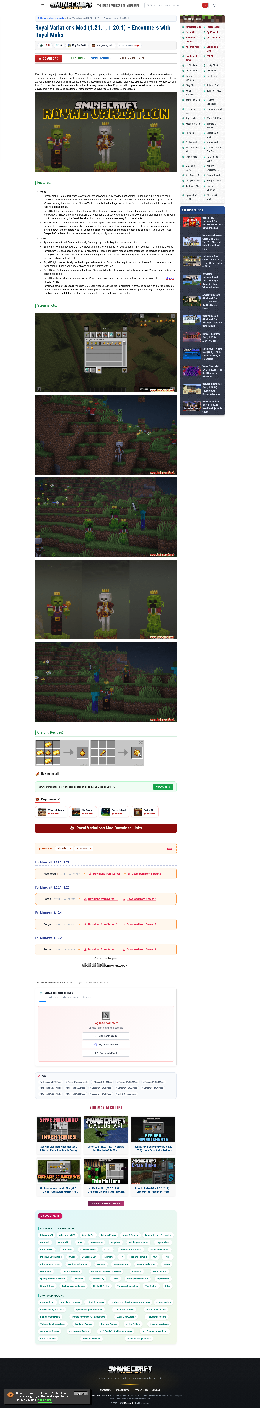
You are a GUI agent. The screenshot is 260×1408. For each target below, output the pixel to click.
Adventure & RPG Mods (51, 1082)
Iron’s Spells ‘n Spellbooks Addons (115, 1331)
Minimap (101, 1264)
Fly (121, 1257)
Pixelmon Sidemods (156, 1309)
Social (116, 1279)
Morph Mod (212, 142)
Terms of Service (123, 1390)
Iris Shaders (191, 65)
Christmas (67, 1249)
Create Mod (212, 76)
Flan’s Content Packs (50, 1317)
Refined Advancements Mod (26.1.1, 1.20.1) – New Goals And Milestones (153, 1148)
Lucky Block (212, 65)
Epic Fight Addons (95, 1302)
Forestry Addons (109, 1324)
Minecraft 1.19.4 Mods (51, 1088)
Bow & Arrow (97, 1242)
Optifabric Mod (192, 99)
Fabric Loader (213, 26)
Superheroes (163, 1279)
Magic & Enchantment (78, 1264)
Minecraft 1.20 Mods (76, 1088)
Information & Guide (50, 1264)
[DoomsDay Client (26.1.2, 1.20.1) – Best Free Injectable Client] (192, 406)
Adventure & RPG (67, 1235)
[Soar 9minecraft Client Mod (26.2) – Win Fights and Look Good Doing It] (192, 321)
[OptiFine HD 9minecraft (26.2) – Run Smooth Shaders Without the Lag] (192, 223)
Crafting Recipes (131, 58)
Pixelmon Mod (192, 46)
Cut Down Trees (88, 1249)
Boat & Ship (63, 1242)
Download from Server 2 (146, 873)
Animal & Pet (88, 1235)
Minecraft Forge (193, 26)
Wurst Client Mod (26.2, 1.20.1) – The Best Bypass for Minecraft (212, 371)
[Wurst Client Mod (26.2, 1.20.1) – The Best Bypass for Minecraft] (192, 371)
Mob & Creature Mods (127, 1094)
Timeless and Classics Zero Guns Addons (130, 1302)
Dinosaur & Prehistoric (51, 1257)
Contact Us (105, 1390)
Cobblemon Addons (70, 1302)
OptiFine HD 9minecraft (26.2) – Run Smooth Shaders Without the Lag (212, 222)
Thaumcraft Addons (156, 1317)
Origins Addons (163, 1302)
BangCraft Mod (214, 180)
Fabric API (190, 32)
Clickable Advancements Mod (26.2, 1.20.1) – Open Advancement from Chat (58, 1190)
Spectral (170, 278)
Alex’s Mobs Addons (159, 1324)
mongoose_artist (105, 45)
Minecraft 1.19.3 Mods (154, 1082)
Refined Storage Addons (139, 1338)
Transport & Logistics (127, 1286)
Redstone (78, 1279)
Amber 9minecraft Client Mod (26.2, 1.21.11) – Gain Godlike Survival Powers (211, 302)
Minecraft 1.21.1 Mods (101, 1094)
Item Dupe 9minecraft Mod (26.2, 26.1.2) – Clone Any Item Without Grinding (210, 281)
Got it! (80, 1393)
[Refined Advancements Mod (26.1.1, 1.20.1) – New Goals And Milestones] (153, 1129)
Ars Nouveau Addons (79, 1331)
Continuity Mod (192, 186)
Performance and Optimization (106, 1271)
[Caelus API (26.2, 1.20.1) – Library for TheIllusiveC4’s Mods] (106, 1129)
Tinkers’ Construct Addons (52, 1324)
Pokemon (136, 1271)
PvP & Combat (159, 1271)
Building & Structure (138, 1242)
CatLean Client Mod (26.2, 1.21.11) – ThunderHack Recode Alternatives (212, 389)
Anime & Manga (108, 1235)
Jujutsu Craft (213, 85)
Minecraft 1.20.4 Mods (153, 1088)
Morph (167, 1264)
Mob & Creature (121, 1264)
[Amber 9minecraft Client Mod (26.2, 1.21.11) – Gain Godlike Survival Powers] (192, 301)
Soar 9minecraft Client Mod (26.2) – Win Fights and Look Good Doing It (212, 320)
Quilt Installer (213, 37)
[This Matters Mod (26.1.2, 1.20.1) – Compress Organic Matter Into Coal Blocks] (106, 1171)
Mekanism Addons (91, 1338)
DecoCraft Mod (192, 123)
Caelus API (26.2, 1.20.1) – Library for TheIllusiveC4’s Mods (106, 1148)
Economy (108, 1257)
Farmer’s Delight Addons (52, 1309)
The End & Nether (101, 1286)
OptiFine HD (212, 32)
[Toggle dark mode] (214, 5)
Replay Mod (191, 142)
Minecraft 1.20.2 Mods (127, 1088)
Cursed (107, 1249)
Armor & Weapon (130, 1235)
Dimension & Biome (159, 1249)
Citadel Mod (191, 156)
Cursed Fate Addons (124, 1309)
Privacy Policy (141, 1390)
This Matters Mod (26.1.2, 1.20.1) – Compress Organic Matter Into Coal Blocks (106, 1190)
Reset (169, 848)
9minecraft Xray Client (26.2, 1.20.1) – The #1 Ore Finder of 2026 (212, 261)
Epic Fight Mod (214, 90)
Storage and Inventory (137, 1279)
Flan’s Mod (190, 133)
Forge (136, 45)
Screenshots (101, 58)
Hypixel (167, 1257)
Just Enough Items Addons (154, 1331)
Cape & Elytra (163, 1242)
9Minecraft (128, 1403)
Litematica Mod (214, 109)
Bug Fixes (115, 1242)
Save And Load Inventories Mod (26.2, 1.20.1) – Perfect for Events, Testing (58, 1148)
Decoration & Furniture (131, 1249)
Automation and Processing (158, 1235)
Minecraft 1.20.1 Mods (101, 1088)
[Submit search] (205, 5)
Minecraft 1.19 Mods (103, 1082)
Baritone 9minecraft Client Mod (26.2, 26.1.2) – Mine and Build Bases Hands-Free (212, 242)
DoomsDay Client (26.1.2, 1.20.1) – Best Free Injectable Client (212, 406)
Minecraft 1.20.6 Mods (51, 1094)
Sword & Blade (47, 1286)
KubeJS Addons (48, 1338)
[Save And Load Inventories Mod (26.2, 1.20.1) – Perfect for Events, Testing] (59, 1129)
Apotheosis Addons (49, 1331)
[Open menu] (43, 5)
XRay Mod (190, 85)
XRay (167, 1286)
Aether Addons (133, 1324)
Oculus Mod (212, 70)
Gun (155, 1257)
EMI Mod (211, 56)
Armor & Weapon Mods (78, 1082)
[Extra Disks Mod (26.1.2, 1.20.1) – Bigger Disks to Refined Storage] (153, 1171)
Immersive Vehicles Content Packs (88, 1317)
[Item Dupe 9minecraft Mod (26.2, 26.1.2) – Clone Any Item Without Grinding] (192, 280)
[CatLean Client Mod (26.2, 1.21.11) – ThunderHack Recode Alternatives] (192, 389)
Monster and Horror (146, 1264)
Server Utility (97, 1279)
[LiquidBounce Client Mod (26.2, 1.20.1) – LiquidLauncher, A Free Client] (192, 354)
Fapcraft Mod (213, 175)
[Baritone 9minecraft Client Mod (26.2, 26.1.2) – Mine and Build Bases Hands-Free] (192, 242)
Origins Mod (191, 118)
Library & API (46, 1235)
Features (78, 58)
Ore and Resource (71, 1271)
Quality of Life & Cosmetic (52, 1279)
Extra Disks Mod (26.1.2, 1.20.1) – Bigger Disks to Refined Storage (153, 1190)
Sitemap (156, 1390)
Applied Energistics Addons (89, 1309)
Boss (80, 1242)
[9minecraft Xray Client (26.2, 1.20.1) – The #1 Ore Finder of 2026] (192, 261)
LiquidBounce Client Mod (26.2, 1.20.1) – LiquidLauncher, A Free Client (212, 353)
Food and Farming (138, 1257)
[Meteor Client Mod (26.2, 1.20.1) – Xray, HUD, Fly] (192, 337)
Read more (45, 1399)
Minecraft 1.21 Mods (76, 1094)
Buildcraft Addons (83, 1324)
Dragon (71, 1257)
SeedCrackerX (192, 175)
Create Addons (47, 1302)
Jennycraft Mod (193, 180)
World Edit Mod (214, 118)
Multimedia (45, 1271)
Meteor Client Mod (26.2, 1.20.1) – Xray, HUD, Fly (211, 337)
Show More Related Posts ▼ (106, 1203)
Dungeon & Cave (90, 1257)
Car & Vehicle (46, 1249)
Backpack (45, 1242)
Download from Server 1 (107, 873)
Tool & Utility (151, 1286)
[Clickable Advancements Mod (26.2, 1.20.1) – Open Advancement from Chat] (59, 1171)
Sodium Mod (191, 70)
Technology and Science (73, 1286)
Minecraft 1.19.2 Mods (128, 1082)
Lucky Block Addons (126, 1317)
